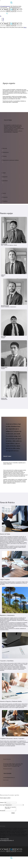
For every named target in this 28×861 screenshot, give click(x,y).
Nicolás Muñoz (4, 367)
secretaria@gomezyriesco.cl (7, 840)
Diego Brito (3, 336)
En (3, 18)
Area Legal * (2, 804)
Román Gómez (4, 244)
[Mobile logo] (11, 860)
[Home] (11, 12)
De (3, 19)
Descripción (2, 810)
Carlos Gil (3, 274)
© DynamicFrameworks (5, 6)
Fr (3, 20)
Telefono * (2, 802)
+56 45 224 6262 (4, 839)
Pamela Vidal (3, 398)
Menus (25, 27)
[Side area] (11, 5)
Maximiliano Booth (5, 305)
